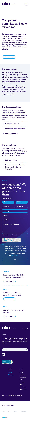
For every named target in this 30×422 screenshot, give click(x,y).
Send (14, 259)
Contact (22, 372)
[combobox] (8, 202)
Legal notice (23, 386)
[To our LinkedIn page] (3, 354)
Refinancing (23, 374)
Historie (22, 379)
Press (21, 384)
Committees (23, 377)
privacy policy (14, 255)
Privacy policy (23, 389)
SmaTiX (10, 372)
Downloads (22, 382)
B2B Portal (10, 374)
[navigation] (26, 3)
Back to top (23, 328)
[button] (2, 417)
